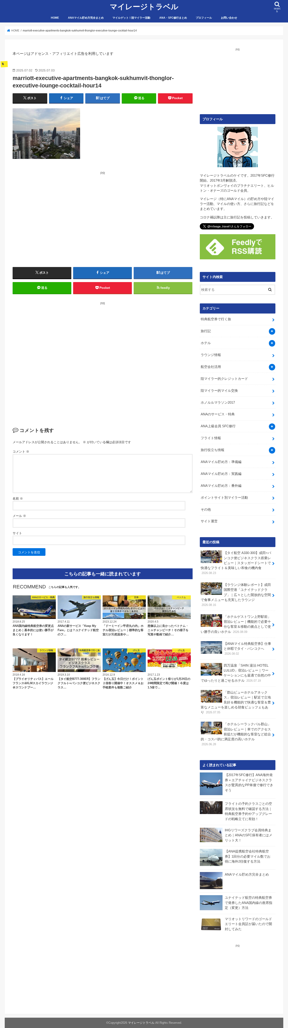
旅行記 (206, 331)
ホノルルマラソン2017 (218, 402)
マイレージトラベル (144, 6)
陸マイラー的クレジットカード (224, 378)
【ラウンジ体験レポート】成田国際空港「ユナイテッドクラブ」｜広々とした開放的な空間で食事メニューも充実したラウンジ (236, 595)
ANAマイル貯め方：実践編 (221, 474)
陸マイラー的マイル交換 (219, 390)
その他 (206, 509)
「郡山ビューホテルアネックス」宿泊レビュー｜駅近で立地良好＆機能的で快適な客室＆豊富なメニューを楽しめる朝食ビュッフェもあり (236, 702)
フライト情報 (211, 438)
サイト (17, 533)
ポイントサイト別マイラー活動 (224, 497)
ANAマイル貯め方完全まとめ (86, 17)
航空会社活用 (211, 367)
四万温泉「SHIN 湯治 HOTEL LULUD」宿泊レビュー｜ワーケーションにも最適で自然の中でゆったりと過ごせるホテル (236, 673)
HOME (55, 17)
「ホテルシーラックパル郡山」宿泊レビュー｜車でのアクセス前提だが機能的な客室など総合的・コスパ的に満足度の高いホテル (236, 734)
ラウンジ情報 (211, 355)
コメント (21, 451)
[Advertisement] (55, 207)
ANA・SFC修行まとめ (173, 17)
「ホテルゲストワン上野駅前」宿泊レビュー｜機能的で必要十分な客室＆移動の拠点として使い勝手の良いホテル (236, 624)
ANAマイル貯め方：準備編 (221, 462)
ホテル (206, 343)
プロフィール (204, 17)
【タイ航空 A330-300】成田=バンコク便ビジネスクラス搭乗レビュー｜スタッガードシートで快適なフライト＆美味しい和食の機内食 (236, 563)
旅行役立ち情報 (212, 450)
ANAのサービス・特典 (218, 414)
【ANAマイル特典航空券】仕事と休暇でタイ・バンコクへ (247, 648)
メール (19, 516)
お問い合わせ (229, 17)
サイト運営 (209, 521)
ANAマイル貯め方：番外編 (221, 485)
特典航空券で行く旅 (216, 319)
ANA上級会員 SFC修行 (218, 426)
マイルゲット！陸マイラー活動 (131, 17)
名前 (18, 498)
